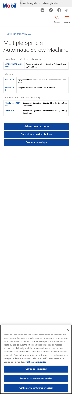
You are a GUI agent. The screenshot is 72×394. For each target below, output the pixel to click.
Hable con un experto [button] (36, 126)
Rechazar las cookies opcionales (36, 378)
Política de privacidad (36, 361)
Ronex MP (9, 110)
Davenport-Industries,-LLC (19, 33)
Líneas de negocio (28, 3)
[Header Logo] (10, 4)
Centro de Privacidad (36, 368)
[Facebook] (59, 10)
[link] (71, 7)
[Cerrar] (68, 329)
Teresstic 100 (10, 81)
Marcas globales (50, 3)
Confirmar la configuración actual (36, 387)
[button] (67, 19)
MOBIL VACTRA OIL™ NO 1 (14, 65)
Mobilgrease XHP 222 (12, 104)
